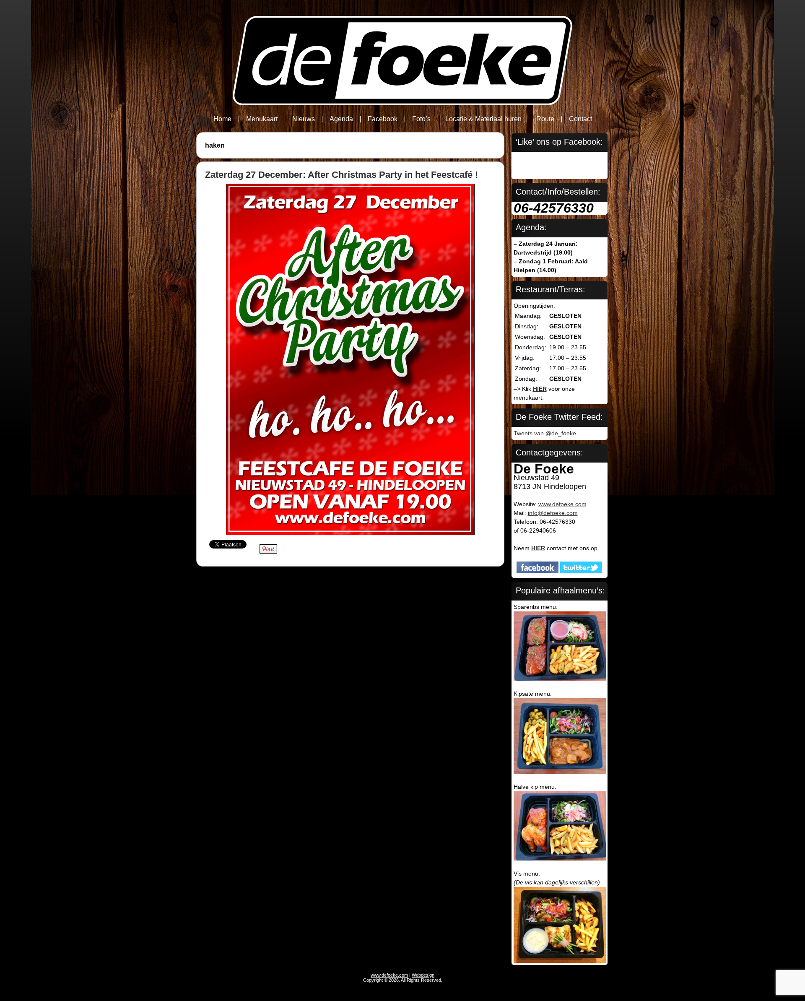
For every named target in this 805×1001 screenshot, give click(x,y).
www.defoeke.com (562, 504)
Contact (580, 118)
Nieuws (303, 118)
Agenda (341, 118)
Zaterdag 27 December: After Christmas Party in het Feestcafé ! (341, 174)
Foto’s (421, 118)
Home (222, 118)
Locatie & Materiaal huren (483, 118)
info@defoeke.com (553, 513)
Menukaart (262, 118)
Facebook (382, 118)
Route (545, 118)
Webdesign (423, 975)
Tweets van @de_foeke (545, 433)
